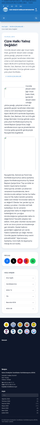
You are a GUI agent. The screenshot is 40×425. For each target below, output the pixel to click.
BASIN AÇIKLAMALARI (16, 26)
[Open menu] (4, 18)
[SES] (13, 331)
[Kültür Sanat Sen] (6, 331)
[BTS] (13, 324)
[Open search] (36, 18)
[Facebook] (3, 6)
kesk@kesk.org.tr (12, 387)
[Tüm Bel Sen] (26, 331)
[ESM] (26, 324)
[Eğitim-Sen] (20, 324)
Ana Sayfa (5, 26)
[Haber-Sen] (33, 324)
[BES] (6, 324)
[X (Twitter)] (7, 6)
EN (21, 6)
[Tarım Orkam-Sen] (20, 331)
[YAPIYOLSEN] (33, 331)
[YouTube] (12, 6)
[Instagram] (16, 6)
